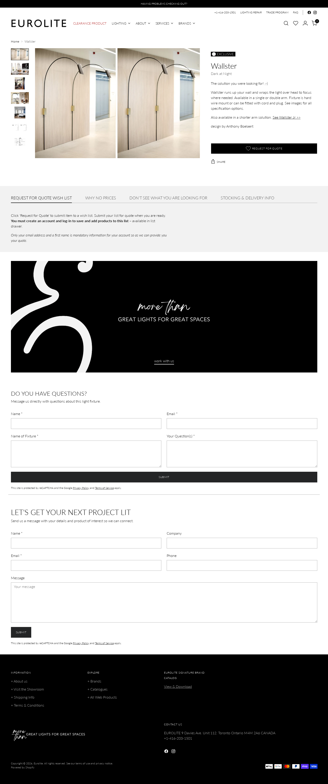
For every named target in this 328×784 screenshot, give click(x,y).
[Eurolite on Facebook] (309, 12)
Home (15, 41)
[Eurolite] (39, 23)
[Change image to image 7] (20, 142)
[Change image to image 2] (20, 69)
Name (17, 414)
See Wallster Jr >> (287, 117)
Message (18, 578)
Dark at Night (221, 73)
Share (221, 161)
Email (172, 414)
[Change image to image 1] (20, 54)
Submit (164, 477)
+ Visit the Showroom (27, 689)
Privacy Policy (81, 488)
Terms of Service (104, 488)
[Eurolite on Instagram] (315, 12)
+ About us (19, 681)
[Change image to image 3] (20, 83)
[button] (296, 23)
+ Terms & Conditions (27, 705)
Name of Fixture (24, 436)
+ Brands (94, 681)
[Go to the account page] (305, 23)
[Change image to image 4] (20, 98)
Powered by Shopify (22, 767)
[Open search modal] (286, 23)
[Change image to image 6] (20, 127)
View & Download (178, 686)
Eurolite (38, 763)
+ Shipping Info (22, 697)
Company (174, 533)
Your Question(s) (181, 436)
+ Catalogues (97, 689)
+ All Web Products (102, 697)
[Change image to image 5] (20, 112)
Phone (171, 555)
